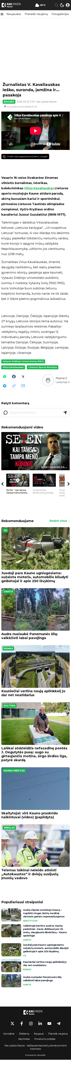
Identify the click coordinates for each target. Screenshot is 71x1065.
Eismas (8, 648)
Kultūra (10, 705)
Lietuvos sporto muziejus (42, 367)
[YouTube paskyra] (49, 1024)
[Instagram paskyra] (31, 1024)
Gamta (8, 591)
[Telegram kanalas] (59, 1024)
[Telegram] (4, 385)
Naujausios (14, 14)
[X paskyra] (12, 1024)
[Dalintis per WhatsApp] (4, 376)
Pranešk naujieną (36, 14)
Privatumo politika (44, 1039)
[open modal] (68, 5)
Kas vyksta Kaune (46, 101)
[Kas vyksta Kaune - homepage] (13, 5)
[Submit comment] (65, 413)
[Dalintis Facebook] (14, 376)
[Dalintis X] (23, 376)
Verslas (9, 827)
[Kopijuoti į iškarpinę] (14, 385)
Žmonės (9, 101)
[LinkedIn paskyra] (40, 1024)
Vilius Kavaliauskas (39, 188)
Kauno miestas (14, 770)
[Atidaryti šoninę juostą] (2, 14)
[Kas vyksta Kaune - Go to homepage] (35, 1012)
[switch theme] (62, 5)
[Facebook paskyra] (22, 1024)
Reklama (24, 1033)
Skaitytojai (30, 921)
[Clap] (48, 380)
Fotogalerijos (60, 14)
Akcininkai (24, 1039)
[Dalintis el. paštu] (23, 385)
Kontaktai (8, 1033)
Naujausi (39, 1033)
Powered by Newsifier (35, 1055)
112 (5, 530)
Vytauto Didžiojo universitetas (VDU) (23, 361)
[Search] (56, 5)
